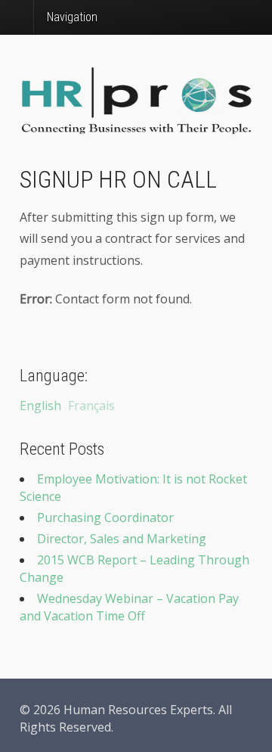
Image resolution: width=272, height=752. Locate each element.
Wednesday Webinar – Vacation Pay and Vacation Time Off (129, 607)
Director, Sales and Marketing (121, 538)
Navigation (72, 17)
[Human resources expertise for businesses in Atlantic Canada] (136, 125)
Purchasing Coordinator (105, 517)
